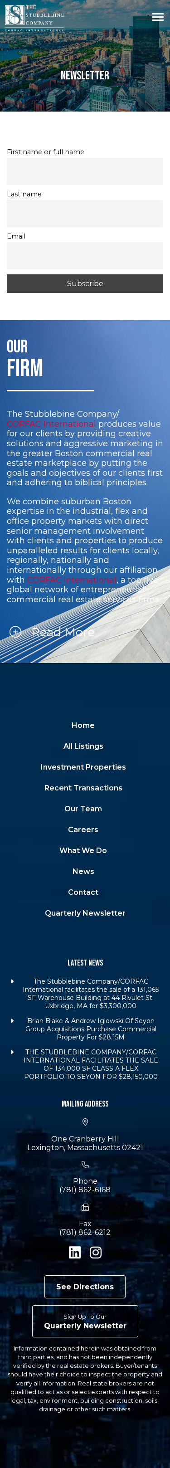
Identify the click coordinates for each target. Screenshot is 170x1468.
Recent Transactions (83, 788)
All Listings (83, 746)
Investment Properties (83, 767)
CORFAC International (51, 424)
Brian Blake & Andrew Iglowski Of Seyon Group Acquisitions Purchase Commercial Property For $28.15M (90, 1029)
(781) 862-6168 (85, 1189)
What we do (83, 850)
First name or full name (45, 152)
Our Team (83, 809)
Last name (24, 194)
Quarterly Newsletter (85, 913)
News (83, 871)
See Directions (85, 1287)
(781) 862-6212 (85, 1232)
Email (16, 236)
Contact (83, 892)
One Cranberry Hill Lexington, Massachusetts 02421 (85, 1143)
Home (83, 725)
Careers (83, 829)
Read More (61, 632)
